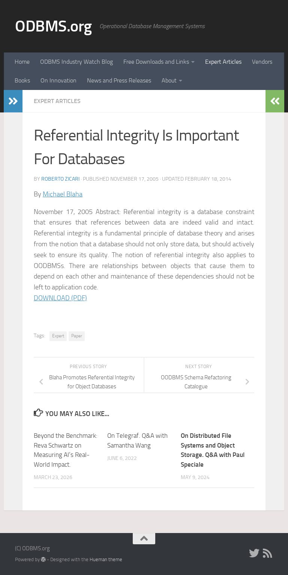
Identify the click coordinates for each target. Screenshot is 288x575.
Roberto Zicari (60, 179)
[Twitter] (254, 553)
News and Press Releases (119, 80)
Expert (58, 335)
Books (22, 80)
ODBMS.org (53, 26)
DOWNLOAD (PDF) (60, 298)
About (169, 80)
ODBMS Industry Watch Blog (76, 61)
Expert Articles (223, 61)
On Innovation (58, 80)
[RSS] (267, 553)
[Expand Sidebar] (13, 101)
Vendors (262, 61)
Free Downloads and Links (156, 61)
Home (22, 61)
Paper (76, 335)
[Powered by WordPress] (43, 559)
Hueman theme (106, 559)
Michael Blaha (62, 194)
